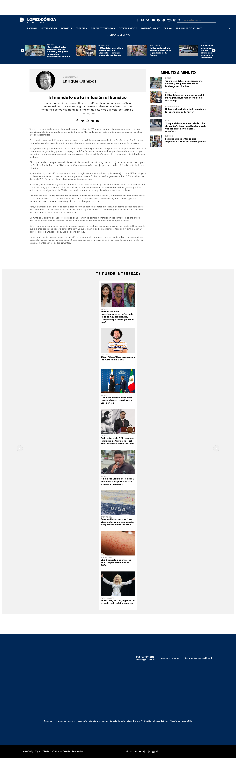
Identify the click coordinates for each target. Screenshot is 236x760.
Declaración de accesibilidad (198, 658)
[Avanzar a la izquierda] (22, 50)
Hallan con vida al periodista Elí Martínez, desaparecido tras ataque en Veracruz (118, 481)
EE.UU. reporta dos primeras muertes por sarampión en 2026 (116, 562)
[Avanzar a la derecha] (229, 28)
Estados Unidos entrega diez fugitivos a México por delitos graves (185, 140)
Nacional (32, 28)
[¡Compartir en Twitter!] (82, 121)
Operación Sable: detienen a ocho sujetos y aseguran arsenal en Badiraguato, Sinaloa (58, 52)
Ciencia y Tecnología (103, 28)
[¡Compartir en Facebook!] (77, 121)
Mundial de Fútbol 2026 (189, 28)
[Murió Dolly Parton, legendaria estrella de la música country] (118, 583)
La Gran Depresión (70, 77)
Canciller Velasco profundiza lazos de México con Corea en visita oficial (117, 400)
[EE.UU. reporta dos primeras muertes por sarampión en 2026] (118, 543)
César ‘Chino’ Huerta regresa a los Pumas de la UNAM (118, 358)
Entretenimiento (128, 28)
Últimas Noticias (160, 721)
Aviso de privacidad (170, 658)
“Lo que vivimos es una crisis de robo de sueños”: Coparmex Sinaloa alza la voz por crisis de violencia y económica (185, 127)
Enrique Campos (80, 81)
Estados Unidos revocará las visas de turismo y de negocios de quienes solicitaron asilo (117, 522)
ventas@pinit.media (145, 659)
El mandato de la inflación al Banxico (88, 97)
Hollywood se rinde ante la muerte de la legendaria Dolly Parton (160, 51)
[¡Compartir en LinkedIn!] (92, 121)
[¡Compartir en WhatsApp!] (87, 121)
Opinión (168, 28)
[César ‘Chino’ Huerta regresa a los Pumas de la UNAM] (118, 340)
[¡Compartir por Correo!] (97, 121)
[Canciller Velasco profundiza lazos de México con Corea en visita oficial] (118, 381)
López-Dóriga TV (150, 28)
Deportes (66, 28)
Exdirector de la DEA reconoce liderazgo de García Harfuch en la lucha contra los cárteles (117, 441)
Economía (81, 28)
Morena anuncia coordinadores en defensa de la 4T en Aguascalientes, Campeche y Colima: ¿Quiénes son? (117, 316)
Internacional (49, 28)
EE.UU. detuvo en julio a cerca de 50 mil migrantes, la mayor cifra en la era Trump (110, 51)
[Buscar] (233, 28)
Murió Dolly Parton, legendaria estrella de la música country (118, 601)
